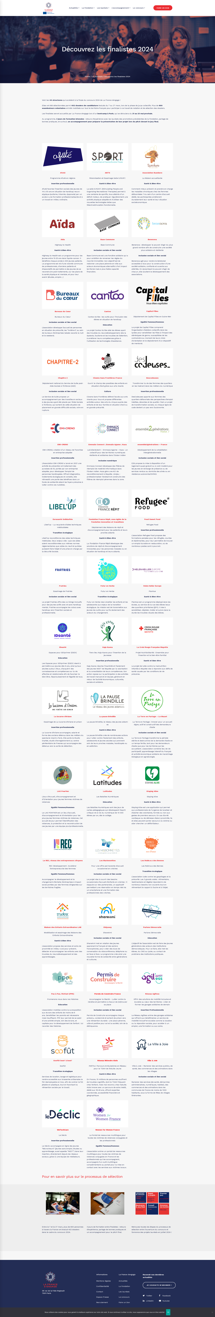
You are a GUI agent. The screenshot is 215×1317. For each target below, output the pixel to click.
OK (168, 1312)
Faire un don (163, 8)
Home (87, 76)
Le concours (97, 76)
